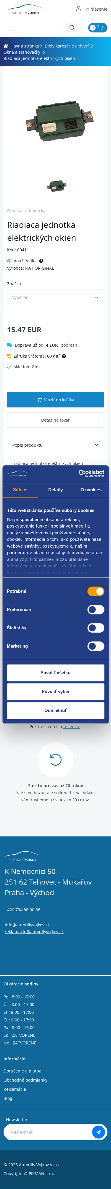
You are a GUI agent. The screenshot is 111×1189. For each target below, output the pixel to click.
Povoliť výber (56, 691)
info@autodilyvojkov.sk (27, 925)
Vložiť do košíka (59, 399)
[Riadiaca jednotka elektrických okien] (55, 121)
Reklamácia (15, 1089)
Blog (8, 1098)
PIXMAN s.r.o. (42, 1173)
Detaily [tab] (55, 489)
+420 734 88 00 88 (22, 910)
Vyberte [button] (19, 297)
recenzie (71, 726)
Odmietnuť (55, 710)
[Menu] (13, 28)
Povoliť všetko (55, 672)
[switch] (95, 609)
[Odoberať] (98, 1132)
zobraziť (69, 345)
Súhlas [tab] (20, 489)
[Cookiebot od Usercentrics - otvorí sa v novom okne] (79, 473)
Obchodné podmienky (25, 1080)
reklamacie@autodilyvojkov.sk (34, 931)
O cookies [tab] (91, 489)
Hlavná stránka (24, 46)
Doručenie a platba (22, 1071)
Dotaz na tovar (55, 420)
